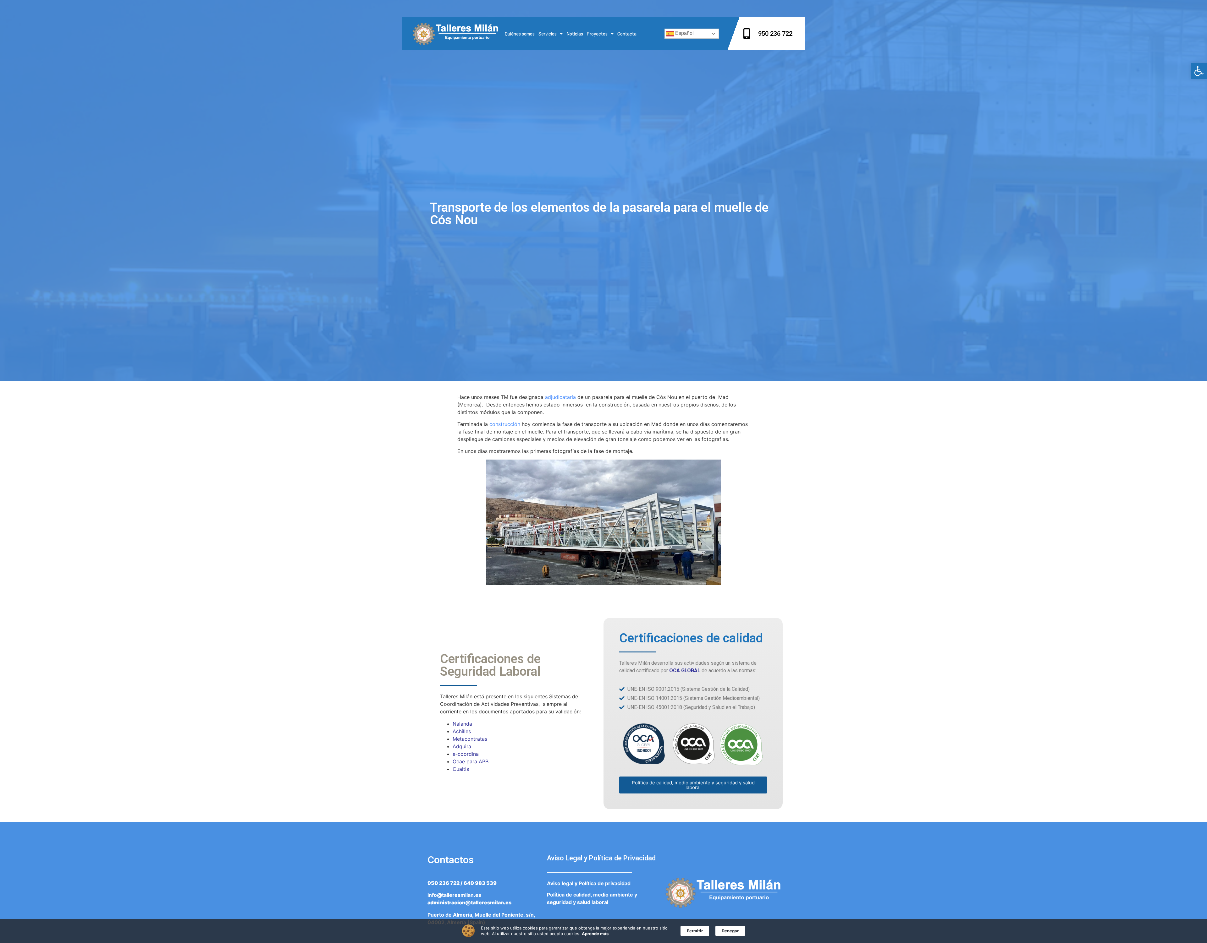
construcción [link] (504, 424)
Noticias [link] (574, 33)
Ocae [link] (459, 761)
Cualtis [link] (461, 769)
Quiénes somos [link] (520, 33)
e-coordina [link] (466, 754)
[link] (1199, 71)
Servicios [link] (547, 33)
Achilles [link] (462, 731)
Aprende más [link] (595, 933)
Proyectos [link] (597, 33)
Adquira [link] (462, 746)
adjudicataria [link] (560, 397)
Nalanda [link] (462, 724)
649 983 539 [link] (480, 883)
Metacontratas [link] (470, 739)
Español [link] (684, 33)
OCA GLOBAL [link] (684, 670)
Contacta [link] (627, 33)
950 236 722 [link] (443, 883)
